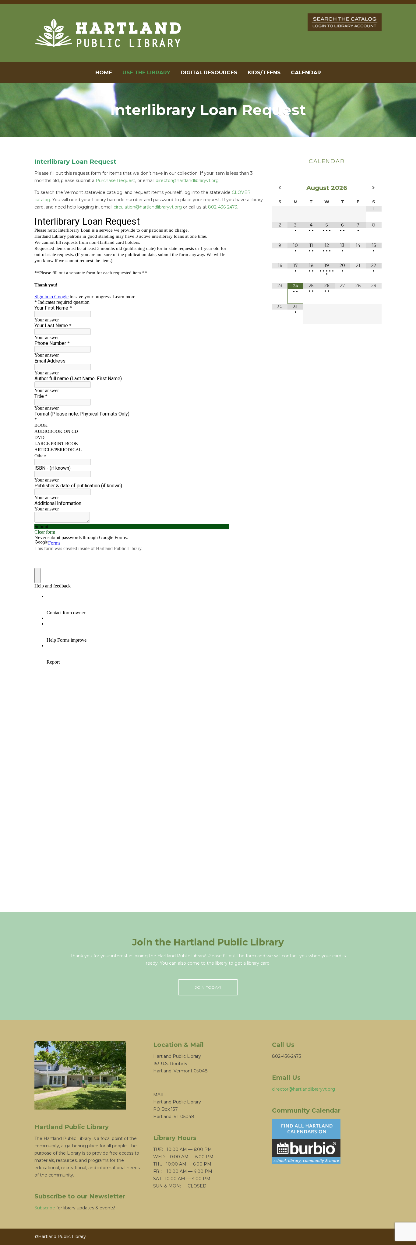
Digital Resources (209, 72)
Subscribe (44, 1208)
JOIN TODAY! (208, 987)
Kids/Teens (264, 72)
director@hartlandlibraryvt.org (187, 180)
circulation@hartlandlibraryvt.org (148, 207)
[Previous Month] (279, 187)
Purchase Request (115, 180)
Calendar (306, 72)
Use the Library (146, 72)
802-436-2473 (222, 207)
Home (103, 72)
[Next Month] (374, 187)
